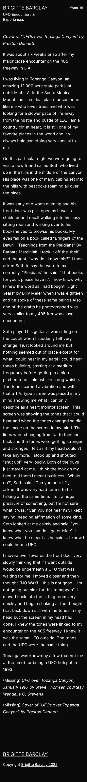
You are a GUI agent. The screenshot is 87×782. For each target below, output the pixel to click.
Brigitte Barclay (25, 8)
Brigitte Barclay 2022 (39, 764)
